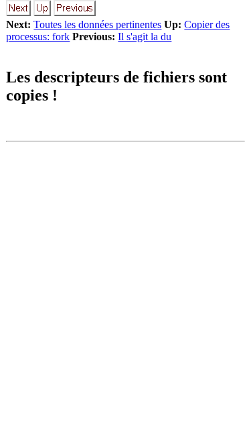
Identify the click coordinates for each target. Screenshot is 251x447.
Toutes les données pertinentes (97, 24)
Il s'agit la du (144, 36)
